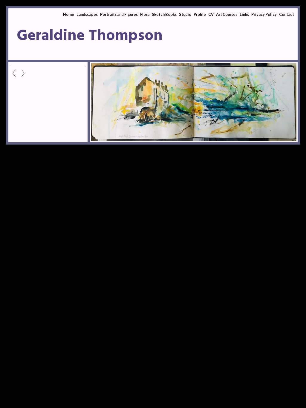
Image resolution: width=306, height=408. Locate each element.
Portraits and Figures (119, 14)
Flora (144, 14)
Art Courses (226, 14)
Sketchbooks (44, 154)
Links (244, 14)
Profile (200, 14)
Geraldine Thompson (90, 36)
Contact (286, 14)
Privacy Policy (264, 14)
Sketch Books (164, 14)
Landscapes (87, 14)
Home (68, 14)
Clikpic (32, 156)
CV (211, 14)
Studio (185, 14)
